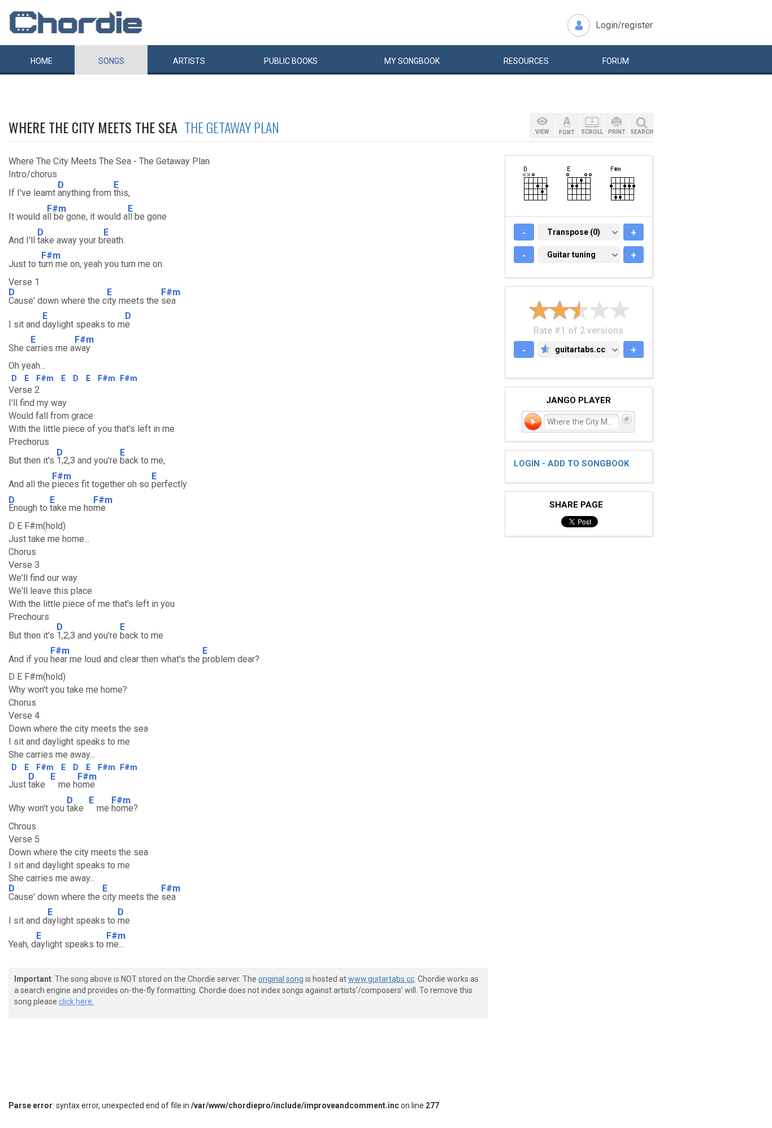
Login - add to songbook (571, 463)
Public (291, 60)
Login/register (624, 25)
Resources (526, 60)
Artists (189, 60)
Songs (111, 60)
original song (280, 978)
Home (42, 60)
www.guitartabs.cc (381, 978)
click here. (76, 1001)
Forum (615, 60)
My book (412, 60)
